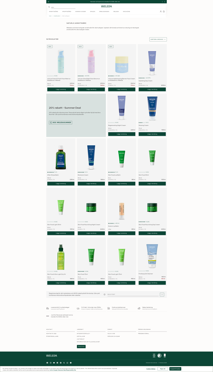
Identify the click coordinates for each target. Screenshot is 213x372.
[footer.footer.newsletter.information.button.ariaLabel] (105, 294)
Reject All (162, 368)
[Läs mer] (154, 356)
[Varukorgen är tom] (164, 11)
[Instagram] (51, 363)
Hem (50, 16)
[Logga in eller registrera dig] (161, 11)
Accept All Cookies (175, 368)
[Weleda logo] (106, 6)
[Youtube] (54, 363)
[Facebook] (47, 363)
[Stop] (48, 2)
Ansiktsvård (57, 16)
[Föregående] (162, 2)
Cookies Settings (150, 368)
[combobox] (157, 39)
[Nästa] (164, 2)
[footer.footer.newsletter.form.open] (162, 294)
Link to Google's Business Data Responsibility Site (63, 370)
